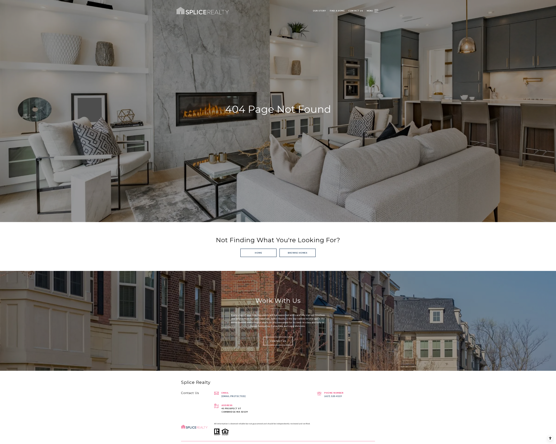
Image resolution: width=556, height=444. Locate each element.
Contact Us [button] (278, 341)
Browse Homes (297, 252)
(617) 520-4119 (333, 396)
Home (258, 252)
